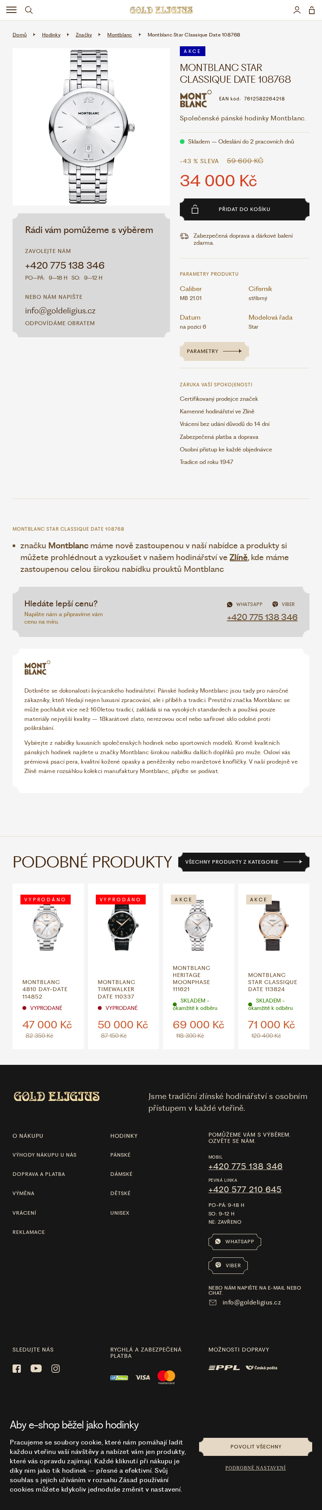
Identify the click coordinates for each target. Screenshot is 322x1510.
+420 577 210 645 (245, 1189)
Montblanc (119, 35)
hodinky (124, 1136)
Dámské (121, 1174)
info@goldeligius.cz (60, 310)
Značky (84, 35)
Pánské (120, 1155)
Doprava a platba (39, 1174)
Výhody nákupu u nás (45, 1155)
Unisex (120, 1213)
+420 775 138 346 (65, 265)
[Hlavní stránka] (161, 10)
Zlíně (239, 557)
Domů (20, 35)
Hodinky (51, 35)
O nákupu (28, 1136)
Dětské (120, 1193)
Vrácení (24, 1213)
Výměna (24, 1193)
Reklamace (29, 1232)
